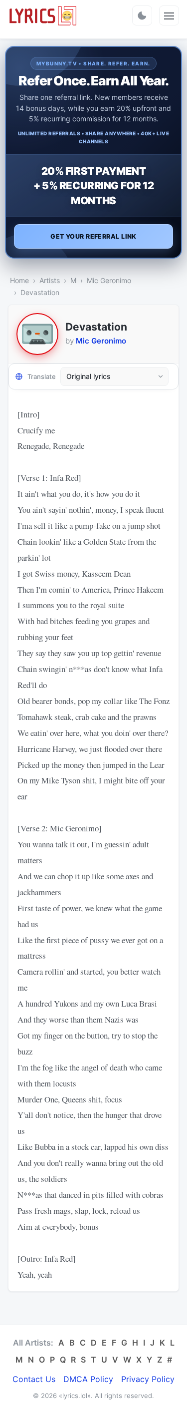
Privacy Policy (148, 1379)
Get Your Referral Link (93, 236)
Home (19, 280)
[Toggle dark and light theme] (142, 15)
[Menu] (169, 15)
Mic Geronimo (109, 280)
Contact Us (33, 1379)
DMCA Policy (88, 1379)
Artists (49, 280)
